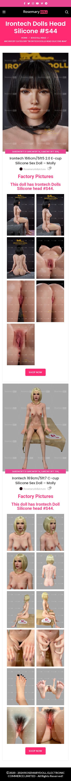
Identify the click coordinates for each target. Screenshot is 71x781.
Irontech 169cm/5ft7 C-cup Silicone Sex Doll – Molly (35, 480)
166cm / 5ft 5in (49, 151)
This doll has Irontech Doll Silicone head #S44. (35, 506)
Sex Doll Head (38, 38)
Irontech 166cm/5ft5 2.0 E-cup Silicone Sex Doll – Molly (36, 161)
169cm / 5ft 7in (49, 471)
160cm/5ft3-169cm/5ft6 (26, 151)
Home (24, 38)
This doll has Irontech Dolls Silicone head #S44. (35, 186)
